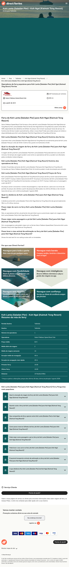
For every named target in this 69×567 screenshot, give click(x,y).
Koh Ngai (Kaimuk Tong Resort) (35, 78)
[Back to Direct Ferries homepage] (11, 3)
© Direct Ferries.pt (6, 554)
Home (3, 78)
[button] (35, 396)
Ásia (10, 78)
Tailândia (18, 78)
